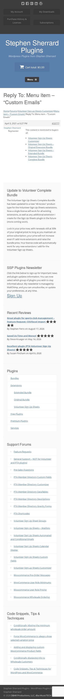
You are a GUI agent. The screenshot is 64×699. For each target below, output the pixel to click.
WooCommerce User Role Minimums (32, 582)
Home (6, 111)
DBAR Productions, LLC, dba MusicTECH (31, 695)
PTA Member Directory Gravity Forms (33, 506)
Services (15, 428)
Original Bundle (22, 399)
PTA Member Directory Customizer (31, 484)
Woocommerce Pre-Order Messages (32, 575)
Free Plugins (17, 413)
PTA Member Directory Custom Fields (33, 477)
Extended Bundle (22, 392)
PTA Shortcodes (22, 513)
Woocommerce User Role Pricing (30, 589)
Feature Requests (22, 451)
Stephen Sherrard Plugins (32, 46)
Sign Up (14, 295)
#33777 (55, 123)
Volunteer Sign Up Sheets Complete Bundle (40, 158)
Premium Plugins (19, 420)
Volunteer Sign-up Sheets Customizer (35, 111)
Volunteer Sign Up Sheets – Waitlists (32, 528)
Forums (13, 111)
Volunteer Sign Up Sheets (27, 406)
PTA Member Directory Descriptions (32, 499)
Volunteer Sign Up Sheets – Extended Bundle (41, 152)
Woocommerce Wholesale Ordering (32, 597)
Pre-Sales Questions (24, 469)
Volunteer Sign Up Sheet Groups (30, 520)
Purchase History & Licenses (17, 21)
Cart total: (34, 67)
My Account (17, 11)
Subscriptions (47, 22)
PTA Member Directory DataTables (31, 491)
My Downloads (46, 11)
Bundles (15, 378)
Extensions (16, 385)
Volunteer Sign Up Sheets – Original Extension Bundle (41, 146)
